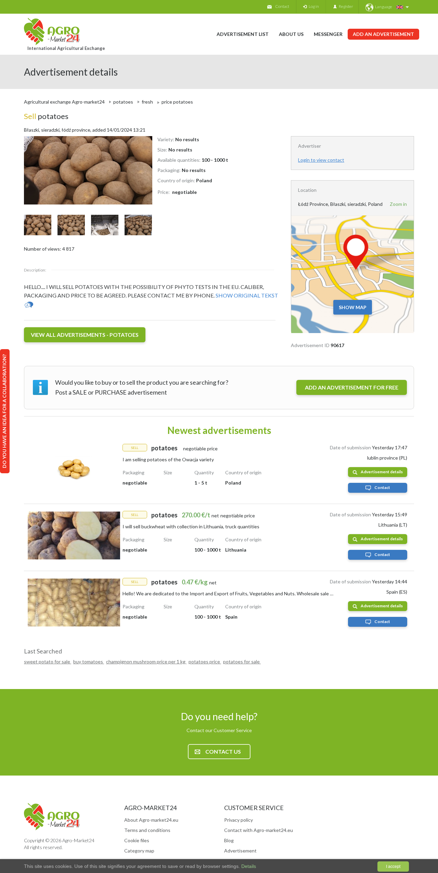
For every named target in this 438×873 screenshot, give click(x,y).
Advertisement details (382, 471)
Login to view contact (321, 160)
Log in (313, 6)
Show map (352, 307)
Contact (282, 6)
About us (291, 34)
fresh (147, 102)
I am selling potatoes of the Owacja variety (168, 459)
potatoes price (205, 661)
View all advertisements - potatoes (85, 334)
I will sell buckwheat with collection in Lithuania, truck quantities (191, 526)
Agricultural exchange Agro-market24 (64, 102)
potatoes (123, 102)
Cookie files (136, 840)
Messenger (328, 34)
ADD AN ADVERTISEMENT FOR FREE (351, 387)
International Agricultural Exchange (66, 48)
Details (248, 866)
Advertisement (240, 851)
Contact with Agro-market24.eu (258, 830)
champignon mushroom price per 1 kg (146, 661)
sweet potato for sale (47, 661)
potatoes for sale (242, 661)
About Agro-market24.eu (151, 820)
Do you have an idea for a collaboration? (4, 411)
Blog (229, 840)
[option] (85, 170)
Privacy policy (238, 820)
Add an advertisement (383, 34)
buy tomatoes (88, 661)
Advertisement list (243, 34)
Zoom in (398, 204)
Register (345, 6)
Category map (139, 851)
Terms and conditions (147, 830)
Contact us (223, 751)
